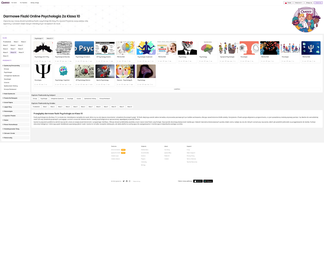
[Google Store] (208, 181)
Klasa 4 (13, 45)
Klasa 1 (16, 42)
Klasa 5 (20, 45)
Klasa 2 (23, 42)
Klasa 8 (20, 49)
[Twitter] (124, 181)
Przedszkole (7, 42)
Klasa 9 (5, 52)
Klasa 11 (21, 52)
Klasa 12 (5, 56)
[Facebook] (127, 181)
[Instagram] (129, 181)
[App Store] (198, 181)
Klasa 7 (13, 49)
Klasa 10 (13, 52)
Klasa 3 (5, 45)
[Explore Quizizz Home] (5, 3)
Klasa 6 (5, 49)
